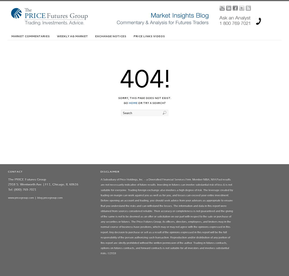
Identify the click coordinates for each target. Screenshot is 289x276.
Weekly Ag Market (72, 36)
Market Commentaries (30, 36)
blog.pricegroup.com (50, 197)
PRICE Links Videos (149, 36)
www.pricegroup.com (21, 197)
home (133, 103)
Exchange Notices (110, 36)
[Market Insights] (148, 24)
